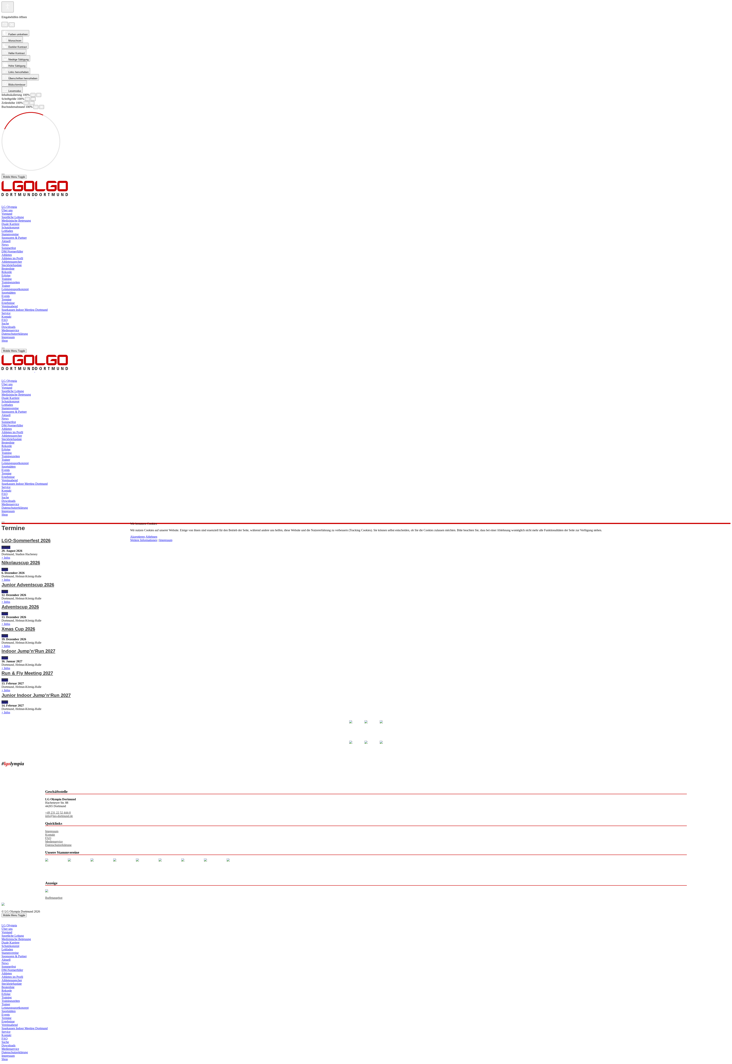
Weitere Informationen (143, 540)
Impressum (165, 540)
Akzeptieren (137, 536)
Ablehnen (151, 536)
